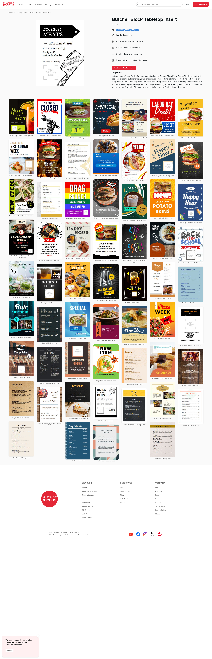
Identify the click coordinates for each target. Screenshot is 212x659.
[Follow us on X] (152, 534)
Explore (123, 503)
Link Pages (86, 514)
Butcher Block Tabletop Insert (40, 12)
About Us (158, 491)
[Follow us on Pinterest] (159, 534)
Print (122, 488)
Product (22, 5)
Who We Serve (35, 5)
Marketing (86, 503)
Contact (158, 503)
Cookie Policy (15, 644)
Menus (11, 12)
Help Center (125, 499)
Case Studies (125, 491)
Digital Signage (88, 495)
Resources (59, 5)
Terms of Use (160, 506)
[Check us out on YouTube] (130, 534)
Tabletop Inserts (22, 12)
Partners (158, 499)
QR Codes (86, 510)
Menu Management (89, 491)
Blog (122, 495)
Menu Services (87, 518)
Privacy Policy (160, 510)
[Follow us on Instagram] (145, 534)
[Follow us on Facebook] (138, 534)
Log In (187, 4)
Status (157, 514)
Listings (85, 499)
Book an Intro (199, 4)
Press (157, 495)
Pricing (48, 5)
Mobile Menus (87, 506)
